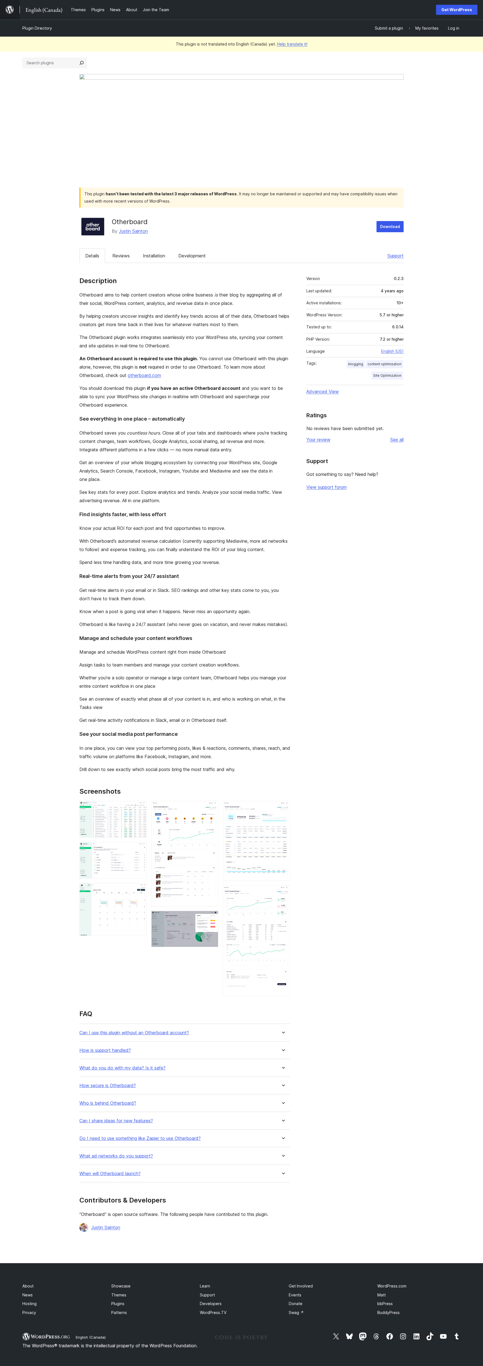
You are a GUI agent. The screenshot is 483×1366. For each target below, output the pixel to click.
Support (395, 256)
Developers (211, 1303)
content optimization (384, 364)
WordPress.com (391, 1286)
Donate (295, 1303)
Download (390, 226)
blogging (355, 364)
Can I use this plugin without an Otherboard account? (134, 1032)
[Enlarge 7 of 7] (282, 893)
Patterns (119, 1312)
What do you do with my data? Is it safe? (122, 1068)
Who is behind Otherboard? (107, 1103)
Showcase (121, 1286)
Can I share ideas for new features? (116, 1120)
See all (397, 439)
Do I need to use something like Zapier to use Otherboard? (140, 1138)
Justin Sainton (133, 231)
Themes (118, 1295)
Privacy (29, 1312)
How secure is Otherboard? (107, 1085)
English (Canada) (91, 1337)
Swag (296, 1312)
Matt (381, 1295)
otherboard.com (144, 375)
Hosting (29, 1303)
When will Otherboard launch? (110, 1173)
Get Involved (301, 1286)
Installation (154, 256)
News (27, 1295)
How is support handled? (105, 1050)
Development (192, 256)
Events (295, 1295)
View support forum (326, 487)
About (28, 1286)
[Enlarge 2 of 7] (139, 849)
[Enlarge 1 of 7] (139, 808)
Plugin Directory (37, 28)
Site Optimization (387, 375)
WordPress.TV (213, 1312)
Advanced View (322, 391)
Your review (318, 439)
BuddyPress (388, 1312)
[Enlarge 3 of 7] (139, 890)
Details (92, 256)
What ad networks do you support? (116, 1156)
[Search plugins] (81, 62)
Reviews (121, 256)
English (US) (392, 351)
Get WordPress (456, 9)
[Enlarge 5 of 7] (211, 918)
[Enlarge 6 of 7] (282, 808)
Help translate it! (292, 44)
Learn (205, 1286)
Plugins (117, 1303)
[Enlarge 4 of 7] (211, 808)
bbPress (385, 1303)
